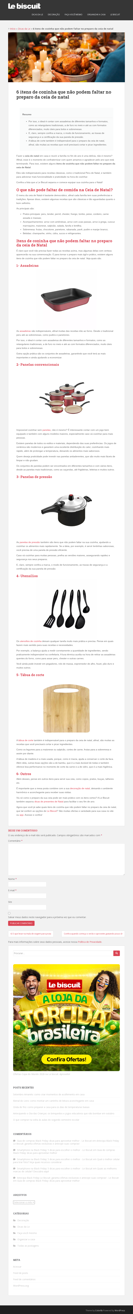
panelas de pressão (30, 542)
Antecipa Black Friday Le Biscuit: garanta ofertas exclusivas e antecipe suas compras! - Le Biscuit (68, 1177)
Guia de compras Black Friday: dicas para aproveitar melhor (48, 1180)
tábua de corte (25, 740)
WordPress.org (21, 1285)
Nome (12, 878)
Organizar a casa (96, 14)
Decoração (54, 14)
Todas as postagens (28, 1245)
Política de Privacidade (90, 941)
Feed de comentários (24, 1279)
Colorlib (99, 1310)
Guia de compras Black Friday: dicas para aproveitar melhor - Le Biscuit (54, 1140)
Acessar (17, 1266)
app (22, 815)
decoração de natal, (80, 788)
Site (10, 901)
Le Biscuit (52, 811)
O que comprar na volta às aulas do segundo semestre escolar (46, 1119)
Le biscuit (115, 14)
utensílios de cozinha (31, 641)
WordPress (120, 1310)
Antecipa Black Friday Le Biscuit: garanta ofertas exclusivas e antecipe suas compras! (66, 1142)
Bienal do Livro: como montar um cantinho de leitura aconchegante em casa (53, 1100)
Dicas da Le (37, 14)
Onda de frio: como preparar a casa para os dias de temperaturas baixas (51, 1107)
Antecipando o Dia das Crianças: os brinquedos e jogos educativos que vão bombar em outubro (63, 1113)
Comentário (15, 840)
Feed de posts (20, 1273)
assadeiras (25, 331)
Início (13, 28)
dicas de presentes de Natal (49, 801)
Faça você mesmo (73, 14)
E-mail (12, 890)
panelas (46, 430)
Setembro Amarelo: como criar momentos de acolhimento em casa (49, 1094)
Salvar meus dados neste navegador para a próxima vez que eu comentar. (47, 917)
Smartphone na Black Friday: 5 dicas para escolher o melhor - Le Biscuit (54, 1150)
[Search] (116, 953)
